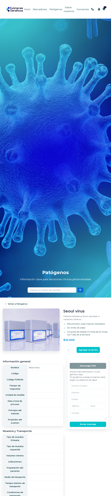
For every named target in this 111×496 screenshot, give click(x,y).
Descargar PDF (88, 366)
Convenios (83, 9)
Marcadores (40, 9)
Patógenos (55, 9)
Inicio (27, 9)
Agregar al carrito (88, 350)
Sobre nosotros (69, 9)
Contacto (92, 9)
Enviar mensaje (88, 424)
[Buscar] (80, 290)
